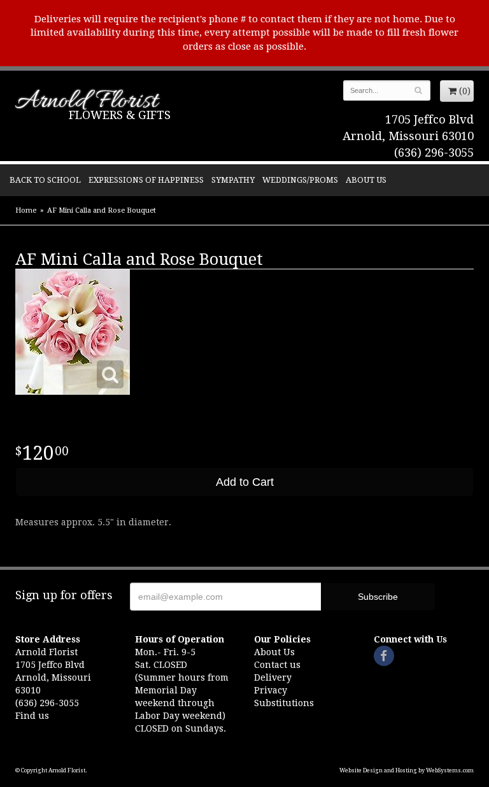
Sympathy (233, 180)
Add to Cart (245, 482)
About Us (366, 180)
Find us (32, 716)
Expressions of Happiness (146, 180)
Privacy (270, 690)
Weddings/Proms (300, 180)
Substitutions (284, 703)
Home (25, 210)
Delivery (273, 677)
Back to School (45, 180)
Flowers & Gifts (120, 115)
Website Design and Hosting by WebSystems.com (406, 770)
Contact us (277, 665)
